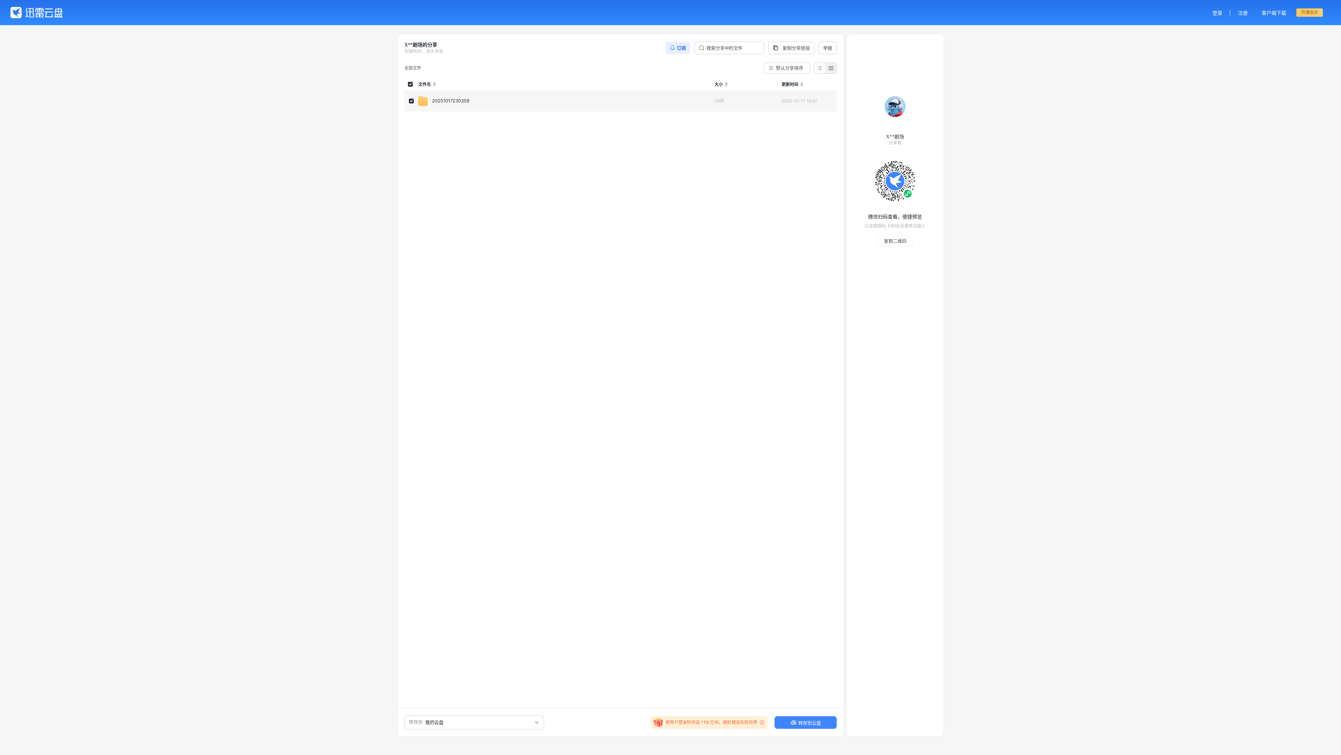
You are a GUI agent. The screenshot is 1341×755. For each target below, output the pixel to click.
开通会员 (1309, 12)
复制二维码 (895, 241)
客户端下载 (1274, 13)
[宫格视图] (830, 68)
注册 (1243, 13)
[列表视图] (819, 68)
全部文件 (412, 68)
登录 (1217, 13)
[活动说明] (761, 722)
